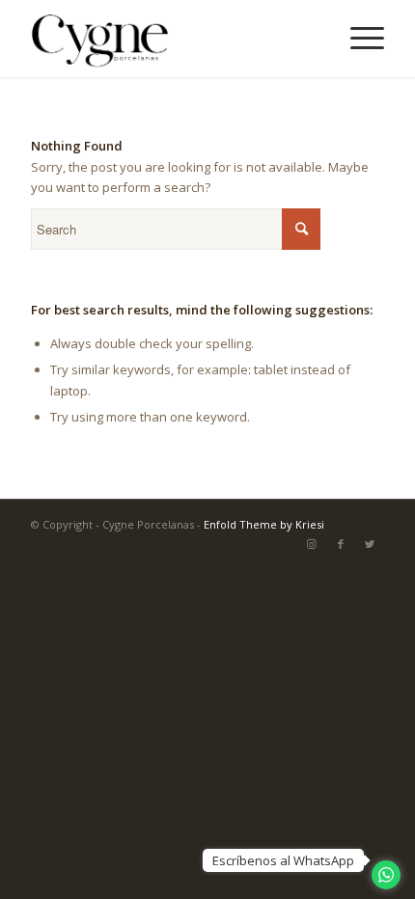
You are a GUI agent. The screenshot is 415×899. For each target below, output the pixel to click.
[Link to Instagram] (311, 544)
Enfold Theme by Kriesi (264, 524)
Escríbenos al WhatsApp (283, 860)
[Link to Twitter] (369, 544)
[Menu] (357, 38)
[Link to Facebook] (340, 544)
